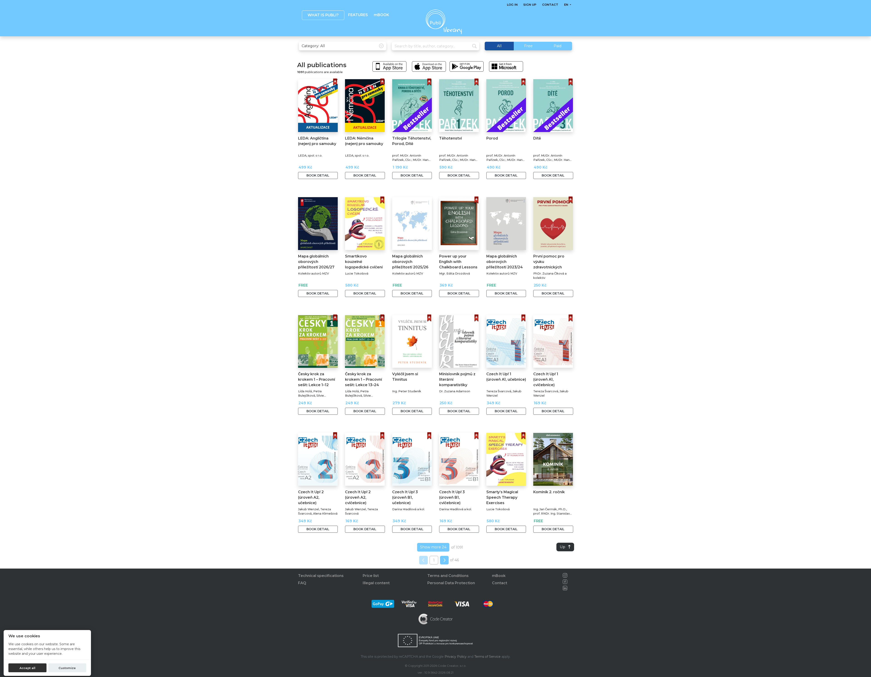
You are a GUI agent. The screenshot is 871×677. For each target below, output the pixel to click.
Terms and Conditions (448, 576)
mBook (499, 576)
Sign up (529, 4)
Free (528, 46)
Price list (371, 576)
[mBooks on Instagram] (565, 575)
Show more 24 (433, 547)
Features (358, 15)
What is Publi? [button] (322, 15)
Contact (550, 4)
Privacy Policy (456, 657)
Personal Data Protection (451, 583)
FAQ (302, 583)
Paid (558, 46)
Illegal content (376, 583)
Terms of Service (487, 657)
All (499, 46)
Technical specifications (321, 576)
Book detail (317, 175)
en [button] (566, 4)
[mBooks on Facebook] (565, 581)
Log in (512, 4)
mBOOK (381, 15)
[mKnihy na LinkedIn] (565, 588)
